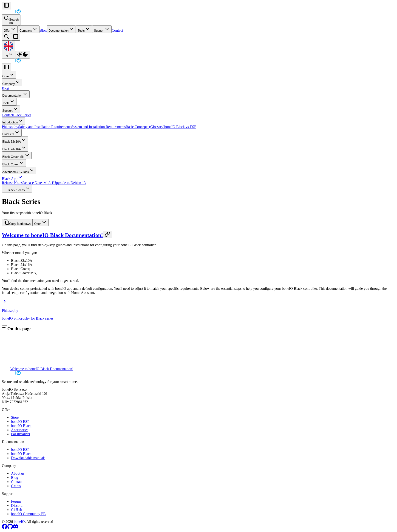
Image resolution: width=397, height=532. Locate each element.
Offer (7, 30)
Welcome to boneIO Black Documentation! (52, 235)
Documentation (58, 30)
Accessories (19, 430)
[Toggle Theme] (22, 54)
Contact (117, 30)
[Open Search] (6, 37)
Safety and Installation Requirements (44, 127)
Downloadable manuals (28, 458)
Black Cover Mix (13, 157)
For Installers (20, 434)
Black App (9, 179)
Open (37, 224)
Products (8, 134)
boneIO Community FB (28, 514)
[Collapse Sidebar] (6, 5)
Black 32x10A (11, 141)
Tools (81, 30)
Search (14, 21)
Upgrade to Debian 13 (69, 183)
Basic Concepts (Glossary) (145, 127)
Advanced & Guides (15, 172)
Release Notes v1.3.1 (38, 183)
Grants (16, 486)
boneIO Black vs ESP (180, 127)
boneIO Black (21, 426)
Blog (43, 30)
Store (15, 417)
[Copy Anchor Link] (107, 234)
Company (26, 30)
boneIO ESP (20, 421)
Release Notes (12, 183)
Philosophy (10, 127)
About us (17, 473)
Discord (17, 505)
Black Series (22, 115)
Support (99, 30)
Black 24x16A (11, 149)
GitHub (16, 510)
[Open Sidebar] (15, 37)
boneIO (19, 522)
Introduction (10, 122)
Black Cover (10, 164)
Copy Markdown (20, 224)
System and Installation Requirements (98, 127)
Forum (16, 501)
